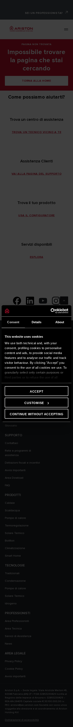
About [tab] (59, 322)
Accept (36, 391)
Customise (34, 402)
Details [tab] (37, 322)
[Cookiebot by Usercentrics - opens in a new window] (51, 310)
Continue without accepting (36, 414)
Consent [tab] (13, 322)
